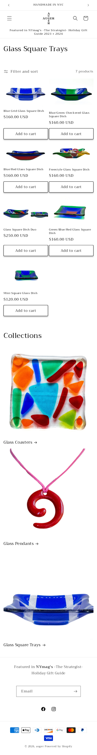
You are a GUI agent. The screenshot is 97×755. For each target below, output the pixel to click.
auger (40, 746)
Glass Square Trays (22, 645)
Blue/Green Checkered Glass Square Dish (69, 114)
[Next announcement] (88, 5)
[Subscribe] (75, 691)
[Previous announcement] (9, 5)
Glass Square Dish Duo (20, 230)
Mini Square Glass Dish (20, 293)
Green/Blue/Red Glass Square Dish (70, 231)
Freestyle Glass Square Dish (69, 170)
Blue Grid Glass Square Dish (24, 111)
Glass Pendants (19, 543)
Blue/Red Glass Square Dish (24, 169)
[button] (9, 18)
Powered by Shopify (58, 746)
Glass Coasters (18, 442)
